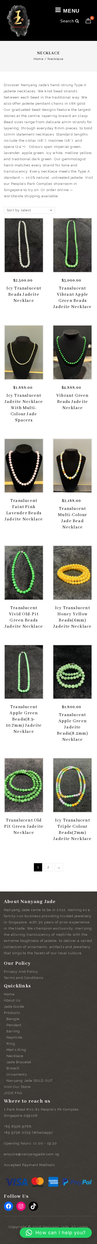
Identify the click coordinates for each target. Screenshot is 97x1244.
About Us (12, 1000)
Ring (10, 1043)
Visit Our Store (17, 1087)
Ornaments (16, 1074)
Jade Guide (14, 1006)
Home (38, 59)
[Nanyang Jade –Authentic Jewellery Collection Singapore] (18, 21)
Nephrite (14, 1037)
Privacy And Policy (21, 971)
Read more (25, 526)
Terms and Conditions (23, 978)
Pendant (13, 1025)
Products (12, 1013)
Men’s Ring (16, 1050)
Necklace (15, 1056)
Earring (13, 1031)
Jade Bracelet (19, 1062)
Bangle (12, 1019)
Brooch (12, 1068)
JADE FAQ (13, 1093)
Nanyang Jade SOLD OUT (29, 1081)
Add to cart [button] (25, 308)
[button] (56, 1233)
